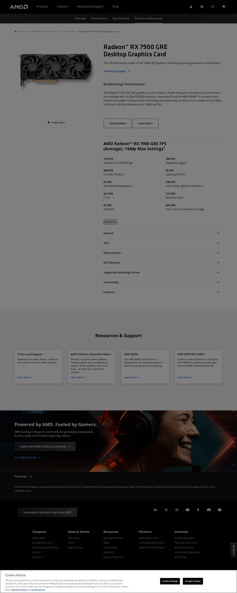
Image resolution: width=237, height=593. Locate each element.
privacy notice (19, 589)
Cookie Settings (170, 581)
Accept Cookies (192, 581)
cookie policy (38, 589)
